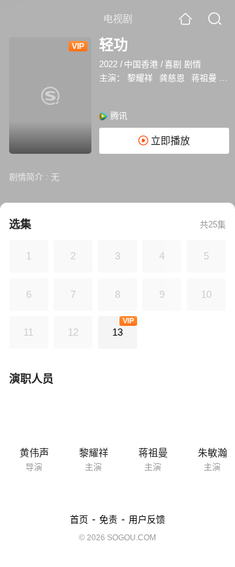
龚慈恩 (172, 78)
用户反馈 (147, 519)
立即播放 (169, 140)
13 (117, 332)
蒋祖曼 (204, 78)
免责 (108, 519)
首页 (79, 519)
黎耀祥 (140, 78)
